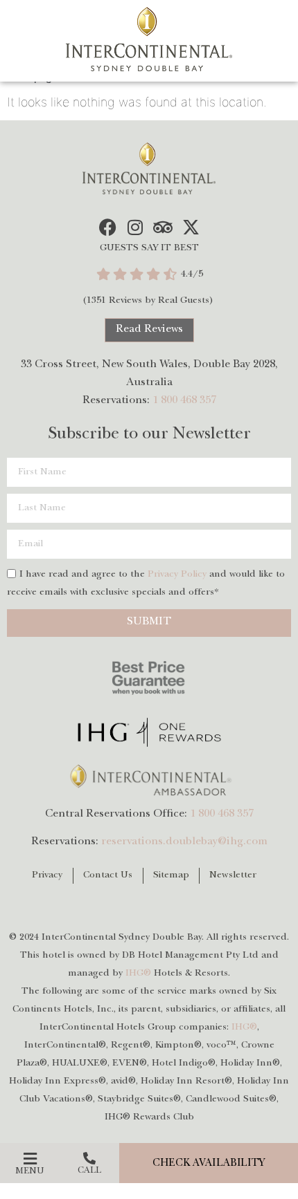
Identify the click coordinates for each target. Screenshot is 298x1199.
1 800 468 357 (184, 401)
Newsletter (232, 875)
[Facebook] (108, 227)
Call (89, 1171)
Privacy (47, 875)
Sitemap (171, 875)
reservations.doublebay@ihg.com (184, 842)
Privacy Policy (177, 574)
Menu (29, 1171)
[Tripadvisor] (163, 227)
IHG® (138, 973)
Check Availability (208, 1164)
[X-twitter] (191, 227)
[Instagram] (135, 227)
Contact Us (108, 875)
